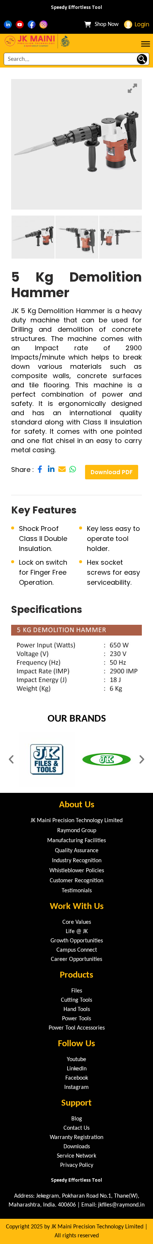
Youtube (76, 1060)
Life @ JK (77, 932)
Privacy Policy (76, 1165)
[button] (11, 759)
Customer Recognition (76, 881)
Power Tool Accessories (77, 1028)
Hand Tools (77, 1009)
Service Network (76, 1156)
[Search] (142, 59)
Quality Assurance (76, 851)
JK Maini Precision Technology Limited (76, 821)
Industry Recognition (76, 861)
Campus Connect (76, 950)
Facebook (76, 1078)
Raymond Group (76, 831)
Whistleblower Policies (76, 871)
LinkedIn (77, 1069)
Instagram (76, 1087)
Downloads (77, 1147)
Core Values (76, 922)
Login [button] (141, 24)
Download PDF (112, 472)
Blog (76, 1119)
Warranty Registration (76, 1137)
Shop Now (106, 24)
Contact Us (76, 1128)
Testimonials (77, 891)
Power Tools (76, 1019)
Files (76, 991)
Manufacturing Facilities (76, 841)
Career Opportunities (76, 959)
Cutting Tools (76, 1000)
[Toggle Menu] (145, 43)
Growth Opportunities (77, 941)
